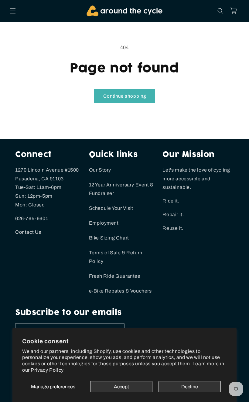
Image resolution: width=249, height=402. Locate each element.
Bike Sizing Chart (109, 237)
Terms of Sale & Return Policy (115, 257)
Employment (104, 223)
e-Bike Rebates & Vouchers (120, 290)
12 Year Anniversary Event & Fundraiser (121, 189)
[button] (12, 11)
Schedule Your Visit (111, 208)
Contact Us (28, 232)
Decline (189, 386)
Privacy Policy (47, 370)
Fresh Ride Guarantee (115, 276)
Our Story (100, 170)
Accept (121, 386)
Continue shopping (124, 96)
